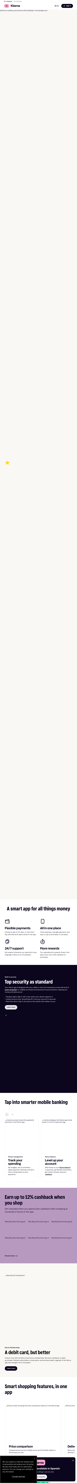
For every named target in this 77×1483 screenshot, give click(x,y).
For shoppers (8, 1)
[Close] (34, 1459)
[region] (18, 1469)
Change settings (18, 1476)
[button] (56, 6)
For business (18, 1)
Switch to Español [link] (38, 1477)
